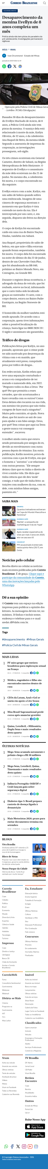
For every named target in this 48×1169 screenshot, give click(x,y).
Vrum (5, 1058)
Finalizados (29, 955)
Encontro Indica (31, 1096)
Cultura (28, 914)
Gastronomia (7, 986)
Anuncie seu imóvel (32, 983)
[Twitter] (15, 67)
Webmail (5, 993)
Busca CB (5, 958)
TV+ (3, 1017)
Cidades (5, 900)
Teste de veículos (8, 1073)
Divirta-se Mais (11, 998)
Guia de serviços (31, 997)
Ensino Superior (31, 897)
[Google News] (20, 67)
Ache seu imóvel (31, 980)
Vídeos (4, 1080)
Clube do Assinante (9, 962)
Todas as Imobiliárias (33, 1015)
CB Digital (6, 955)
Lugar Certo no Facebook (34, 1011)
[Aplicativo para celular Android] (35, 1135)
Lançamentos (30, 990)
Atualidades (29, 1093)
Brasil (13, 49)
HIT (3, 1013)
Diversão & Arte (8, 917)
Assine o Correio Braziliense (8, 966)
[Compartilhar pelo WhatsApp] (37, 673)
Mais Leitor (6, 1021)
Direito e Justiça (8, 951)
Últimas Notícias (31, 911)
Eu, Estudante (34, 888)
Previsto (28, 945)
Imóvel (29, 974)
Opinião (5, 928)
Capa (4, 896)
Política (5, 903)
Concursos (32, 936)
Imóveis (28, 1031)
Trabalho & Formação (33, 900)
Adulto (27, 1044)
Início (4, 49)
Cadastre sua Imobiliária (34, 1018)
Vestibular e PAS (31, 918)
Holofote (5, 931)
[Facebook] (9, 67)
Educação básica (31, 893)
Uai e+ (27, 1113)
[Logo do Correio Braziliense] (24, 3)
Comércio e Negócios (33, 1051)
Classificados (33, 1022)
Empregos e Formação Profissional (33, 1039)
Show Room (29, 1001)
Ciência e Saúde (8, 924)
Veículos (28, 1034)
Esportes (5, 921)
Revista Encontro (31, 1080)
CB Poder (28, 1070)
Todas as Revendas (9, 1091)
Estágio (28, 904)
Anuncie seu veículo (9, 1066)
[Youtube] (30, 1146)
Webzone (5, 990)
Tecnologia (6, 935)
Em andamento (31, 948)
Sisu (26, 921)
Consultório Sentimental (11, 983)
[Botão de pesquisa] (44, 3)
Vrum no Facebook (9, 1087)
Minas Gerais (36, 639)
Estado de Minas (31, 1106)
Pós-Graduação (31, 928)
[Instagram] (24, 1146)
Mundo (4, 914)
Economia (6, 910)
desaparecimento (14, 639)
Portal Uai (29, 1109)
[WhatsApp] (4, 67)
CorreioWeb (9, 974)
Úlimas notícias (31, 993)
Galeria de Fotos (31, 1008)
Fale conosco (30, 932)
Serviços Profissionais (33, 1047)
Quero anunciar (31, 1028)
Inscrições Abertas (32, 952)
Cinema (5, 1003)
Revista (28, 1089)
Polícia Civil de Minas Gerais (21, 645)
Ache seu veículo (8, 1063)
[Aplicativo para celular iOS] (35, 1127)
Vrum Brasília (30, 1073)
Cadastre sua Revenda (10, 1094)
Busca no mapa (31, 986)
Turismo (5, 938)
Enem (27, 907)
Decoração (29, 1004)
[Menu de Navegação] (3, 3)
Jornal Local (29, 1066)
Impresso (8, 943)
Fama (4, 980)
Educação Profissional (33, 925)
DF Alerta (29, 1063)
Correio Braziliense (9, 890)
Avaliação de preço (9, 1077)
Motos (4, 1084)
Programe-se (7, 1006)
